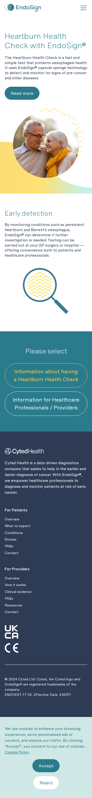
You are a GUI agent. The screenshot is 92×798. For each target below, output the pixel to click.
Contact (11, 553)
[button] (82, 8)
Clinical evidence (18, 592)
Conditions (14, 533)
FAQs (9, 546)
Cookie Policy (17, 752)
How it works (15, 585)
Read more (22, 93)
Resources (13, 605)
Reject (46, 782)
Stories (10, 539)
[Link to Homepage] (24, 8)
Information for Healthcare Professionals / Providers (46, 403)
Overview (12, 519)
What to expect (17, 526)
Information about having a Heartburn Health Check (46, 375)
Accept (46, 765)
